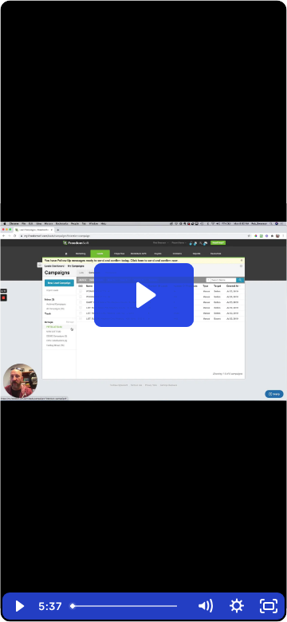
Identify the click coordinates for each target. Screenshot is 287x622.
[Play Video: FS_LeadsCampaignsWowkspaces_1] (144, 295)
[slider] (127, 606)
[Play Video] (18, 606)
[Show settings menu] (237, 606)
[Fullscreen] (269, 606)
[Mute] (205, 606)
